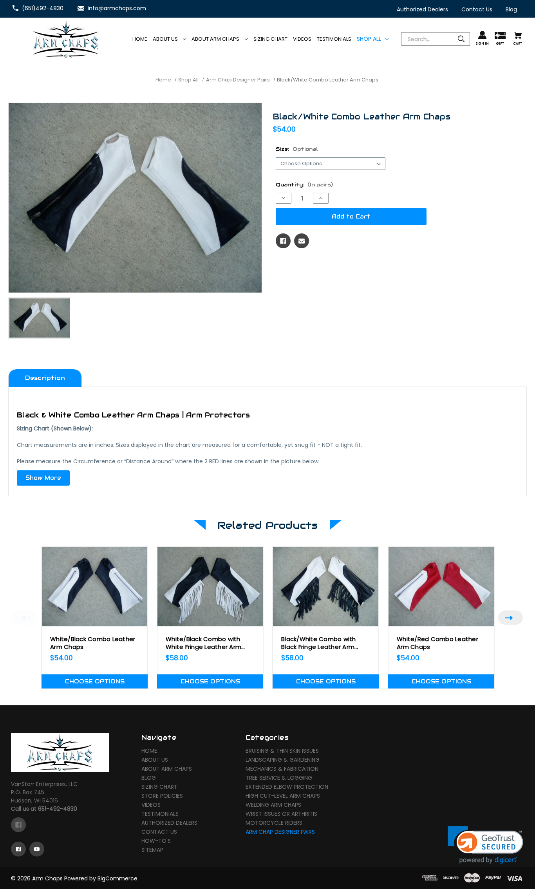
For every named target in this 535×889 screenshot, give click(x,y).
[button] (485, 845)
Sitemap (152, 850)
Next (510, 618)
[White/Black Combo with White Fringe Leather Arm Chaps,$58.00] (210, 586)
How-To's (156, 841)
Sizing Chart (159, 787)
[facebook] (18, 824)
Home (149, 751)
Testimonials (160, 814)
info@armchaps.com (117, 8)
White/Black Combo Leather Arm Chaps (92, 642)
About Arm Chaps (216, 39)
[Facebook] (283, 240)
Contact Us (159, 832)
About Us (166, 39)
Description (45, 377)
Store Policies (162, 796)
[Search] (436, 39)
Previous (24, 618)
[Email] (301, 240)
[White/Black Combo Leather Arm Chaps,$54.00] (94, 586)
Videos (151, 805)
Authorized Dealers (169, 823)
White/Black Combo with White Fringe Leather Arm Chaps (203, 642)
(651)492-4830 (42, 8)
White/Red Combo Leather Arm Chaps (437, 642)
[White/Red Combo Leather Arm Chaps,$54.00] (441, 586)
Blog (148, 778)
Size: (297, 149)
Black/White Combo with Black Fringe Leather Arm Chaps (318, 642)
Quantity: (304, 184)
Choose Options (95, 681)
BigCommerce (117, 878)
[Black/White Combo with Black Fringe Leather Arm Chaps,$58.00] (325, 586)
